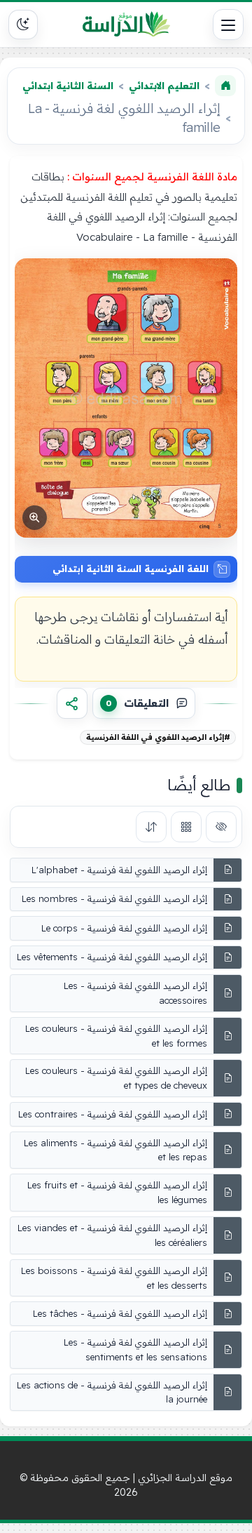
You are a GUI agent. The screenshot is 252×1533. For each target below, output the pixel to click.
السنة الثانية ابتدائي (67, 85)
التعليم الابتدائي (164, 85)
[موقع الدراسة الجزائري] (126, 25)
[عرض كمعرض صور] (186, 826)
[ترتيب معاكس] (151, 826)
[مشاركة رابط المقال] (72, 703)
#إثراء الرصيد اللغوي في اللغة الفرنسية (158, 737)
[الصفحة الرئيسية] (225, 85)
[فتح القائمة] (228, 24)
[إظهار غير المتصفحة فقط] (221, 826)
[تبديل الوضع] (23, 24)
